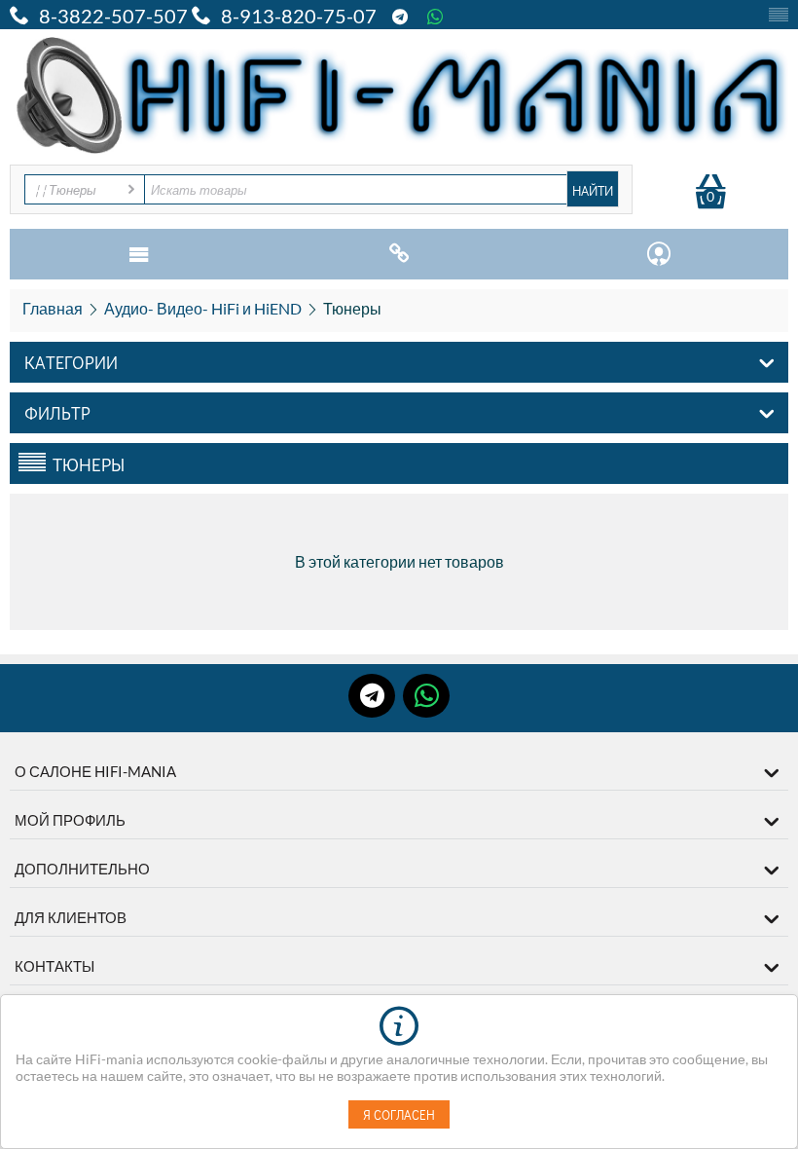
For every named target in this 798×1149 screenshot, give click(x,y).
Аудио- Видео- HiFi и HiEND (203, 308)
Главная (52, 308)
